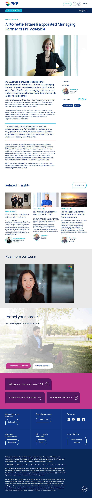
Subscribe (12, 422)
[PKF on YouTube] (73, 419)
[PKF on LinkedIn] (68, 419)
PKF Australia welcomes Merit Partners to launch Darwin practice (72, 214)
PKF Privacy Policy (15, 465)
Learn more (45, 420)
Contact (67, 4)
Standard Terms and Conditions (56, 465)
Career (77, 105)
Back (13, 10)
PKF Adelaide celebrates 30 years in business (17, 216)
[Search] (74, 4)
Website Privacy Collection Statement (32, 465)
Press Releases (68, 105)
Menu (85, 4)
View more (79, 185)
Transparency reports (76, 441)
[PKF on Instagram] (78, 419)
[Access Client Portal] (79, 4)
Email (41, 442)
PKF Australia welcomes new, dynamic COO (45, 213)
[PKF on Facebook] (83, 419)
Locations (12, 442)
